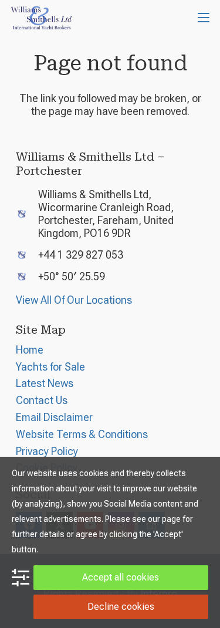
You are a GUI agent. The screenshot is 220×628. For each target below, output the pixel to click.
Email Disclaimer (54, 417)
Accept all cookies (120, 577)
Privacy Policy (47, 451)
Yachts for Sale (50, 367)
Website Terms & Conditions (82, 434)
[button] (203, 17)
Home (29, 350)
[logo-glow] (42, 17)
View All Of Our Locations (74, 300)
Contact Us (41, 400)
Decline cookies (120, 606)
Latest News (44, 383)
